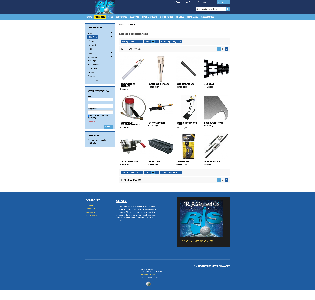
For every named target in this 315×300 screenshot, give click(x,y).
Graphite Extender (185, 84)
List (157, 41)
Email (91, 102)
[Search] (228, 9)
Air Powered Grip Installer (128, 85)
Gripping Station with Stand (186, 124)
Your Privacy (91, 215)
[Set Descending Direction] (141, 41)
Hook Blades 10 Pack (213, 123)
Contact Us (90, 209)
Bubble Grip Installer (159, 84)
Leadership (90, 212)
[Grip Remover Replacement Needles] (133, 107)
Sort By (125, 42)
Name (91, 96)
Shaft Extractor (212, 161)
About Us (90, 205)
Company (92, 109)
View (147, 42)
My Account (178, 2)
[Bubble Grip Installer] (160, 69)
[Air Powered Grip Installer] (133, 69)
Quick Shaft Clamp (129, 161)
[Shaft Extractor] (216, 146)
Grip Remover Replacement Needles (130, 124)
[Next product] (226, 49)
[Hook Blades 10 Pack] (216, 107)
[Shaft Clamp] (160, 146)
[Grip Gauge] (216, 69)
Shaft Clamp (154, 161)
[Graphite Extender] (188, 69)
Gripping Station (157, 123)
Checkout (202, 2)
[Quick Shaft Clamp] (133, 146)
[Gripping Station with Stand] (188, 107)
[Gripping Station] (160, 107)
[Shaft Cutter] (188, 146)
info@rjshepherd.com (148, 274)
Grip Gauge (209, 84)
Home (122, 25)
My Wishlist (191, 2)
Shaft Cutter (182, 161)
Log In (211, 2)
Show (163, 42)
